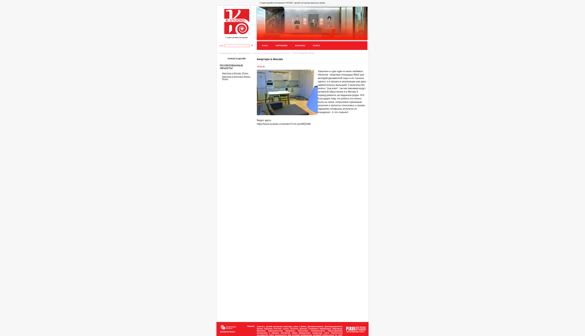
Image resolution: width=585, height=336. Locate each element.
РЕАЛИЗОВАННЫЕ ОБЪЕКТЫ (231, 67)
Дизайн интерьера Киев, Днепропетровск (234, 53)
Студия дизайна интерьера (231, 327)
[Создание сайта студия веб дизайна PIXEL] (356, 330)
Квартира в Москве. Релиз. (235, 73)
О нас (265, 46)
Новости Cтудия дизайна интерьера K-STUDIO (271, 53)
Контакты (300, 46)
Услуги (316, 46)
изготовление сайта (355, 332)
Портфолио (281, 46)
